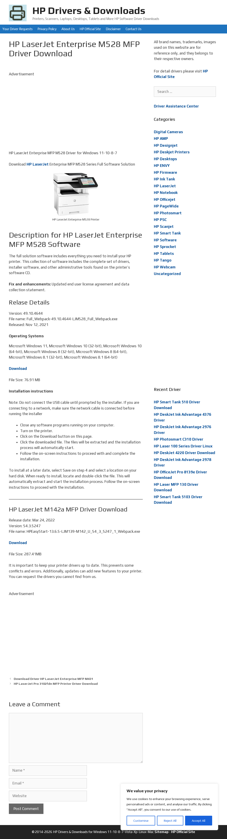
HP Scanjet (164, 226)
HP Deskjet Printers (172, 152)
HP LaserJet (38, 164)
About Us (68, 29)
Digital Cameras (168, 132)
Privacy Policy (47, 29)
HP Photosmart (168, 213)
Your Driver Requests (17, 29)
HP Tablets (164, 253)
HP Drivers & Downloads (88, 10)
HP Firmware (165, 172)
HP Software (165, 240)
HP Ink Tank (164, 179)
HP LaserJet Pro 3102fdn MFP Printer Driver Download (56, 683)
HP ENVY (162, 165)
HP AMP (161, 138)
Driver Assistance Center (176, 106)
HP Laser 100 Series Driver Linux (183, 446)
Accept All (198, 820)
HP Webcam (165, 267)
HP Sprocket (165, 246)
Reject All (170, 820)
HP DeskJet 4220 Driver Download (184, 453)
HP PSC (160, 219)
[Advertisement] (76, 108)
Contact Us (133, 29)
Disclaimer (113, 29)
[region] (169, 807)
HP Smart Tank (167, 233)
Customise (141, 820)
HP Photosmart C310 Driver (178, 439)
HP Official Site (90, 29)
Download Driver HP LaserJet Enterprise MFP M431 (53, 679)
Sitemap (161, 832)
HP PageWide (166, 206)
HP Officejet (164, 199)
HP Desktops (165, 159)
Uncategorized (167, 273)
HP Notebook (166, 192)
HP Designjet (166, 145)
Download (18, 368)
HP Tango (162, 260)
